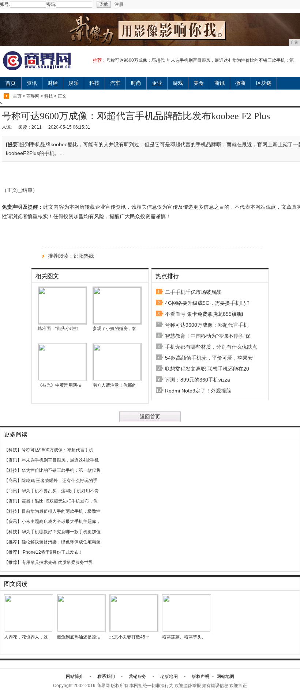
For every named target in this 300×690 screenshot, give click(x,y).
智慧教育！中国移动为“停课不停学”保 (208, 336)
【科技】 (13, 449)
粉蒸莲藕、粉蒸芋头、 (184, 637)
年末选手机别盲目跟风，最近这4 (198, 60)
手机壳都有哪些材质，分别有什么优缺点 (211, 347)
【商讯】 (13, 480)
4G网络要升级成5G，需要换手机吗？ (208, 303)
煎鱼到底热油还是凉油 (79, 637)
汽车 (115, 83)
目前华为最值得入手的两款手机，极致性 (61, 511)
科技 (94, 83)
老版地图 (169, 676)
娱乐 (73, 83)
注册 (119, 4)
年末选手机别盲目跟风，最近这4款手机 (60, 460)
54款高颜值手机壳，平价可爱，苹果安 (209, 358)
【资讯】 (13, 460)
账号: (5, 4)
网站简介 (74, 676)
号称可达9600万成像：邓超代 (135, 60)
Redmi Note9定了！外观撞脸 (198, 391)
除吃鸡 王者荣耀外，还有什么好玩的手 (59, 480)
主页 (17, 96)
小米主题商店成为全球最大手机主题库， (61, 521)
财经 (53, 83)
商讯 (219, 83)
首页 (10, 83)
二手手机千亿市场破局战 (193, 292)
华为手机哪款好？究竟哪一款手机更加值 (61, 531)
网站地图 (225, 676)
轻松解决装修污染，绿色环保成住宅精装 (61, 542)
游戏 (178, 83)
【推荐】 (13, 542)
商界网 (33, 96)
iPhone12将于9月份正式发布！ (52, 552)
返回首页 (150, 417)
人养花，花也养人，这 (26, 637)
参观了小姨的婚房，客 (114, 328)
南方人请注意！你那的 (114, 385)
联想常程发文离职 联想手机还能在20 (207, 369)
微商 (240, 83)
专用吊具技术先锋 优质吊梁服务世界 (57, 562)
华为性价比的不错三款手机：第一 (265, 60)
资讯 (32, 83)
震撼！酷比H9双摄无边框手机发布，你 (60, 501)
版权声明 (200, 676)
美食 (199, 83)
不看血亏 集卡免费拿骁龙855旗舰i (204, 314)
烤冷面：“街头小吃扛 (58, 328)
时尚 (136, 83)
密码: (51, 4)
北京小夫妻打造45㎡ (129, 637)
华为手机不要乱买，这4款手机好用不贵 (60, 490)
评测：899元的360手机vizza (197, 380)
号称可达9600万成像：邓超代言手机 (206, 325)
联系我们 (106, 676)
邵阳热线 (84, 256)
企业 (157, 83)
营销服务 (137, 676)
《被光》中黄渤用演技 (60, 385)
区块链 (263, 83)
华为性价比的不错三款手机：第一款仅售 (61, 470)
